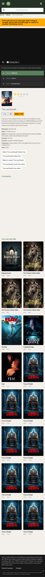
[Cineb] (8, 4)
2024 (7, 147)
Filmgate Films (27, 143)
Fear (3, 384)
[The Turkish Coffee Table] (33, 256)
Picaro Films (36, 143)
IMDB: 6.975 (19, 114)
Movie (8, 15)
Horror (13, 131)
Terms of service (7, 568)
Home (2, 15)
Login (41, 3)
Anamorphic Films (15, 143)
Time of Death (28, 384)
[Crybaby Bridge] (33, 330)
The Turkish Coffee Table (31, 273)
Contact (18, 568)
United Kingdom (18, 140)
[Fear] (12, 367)
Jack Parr (19, 134)
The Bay (4, 347)
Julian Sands (13, 136)
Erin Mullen (37, 134)
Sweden (10, 140)
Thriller (8, 131)
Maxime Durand (23, 136)
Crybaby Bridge (28, 347)
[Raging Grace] (12, 256)
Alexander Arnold (28, 134)
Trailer (5, 114)
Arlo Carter (5, 136)
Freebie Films (6, 145)
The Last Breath (9, 109)
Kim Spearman (11, 134)
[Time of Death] (33, 367)
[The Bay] (12, 330)
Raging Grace (6, 273)
